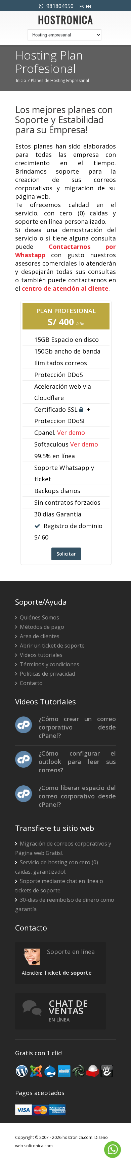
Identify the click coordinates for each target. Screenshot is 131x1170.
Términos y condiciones (48, 664)
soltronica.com (38, 1146)
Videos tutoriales (40, 655)
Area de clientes (38, 636)
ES (82, 6)
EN (88, 6)
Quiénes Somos (38, 617)
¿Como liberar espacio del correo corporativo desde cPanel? (77, 796)
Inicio (21, 80)
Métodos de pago (41, 626)
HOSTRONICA (65, 21)
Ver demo (71, 432)
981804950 (59, 6)
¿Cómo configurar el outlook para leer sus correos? (77, 761)
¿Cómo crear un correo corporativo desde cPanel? (77, 727)
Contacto (30, 683)
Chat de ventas (68, 1010)
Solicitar (66, 554)
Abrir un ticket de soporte (51, 645)
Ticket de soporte (68, 972)
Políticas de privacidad (46, 673)
